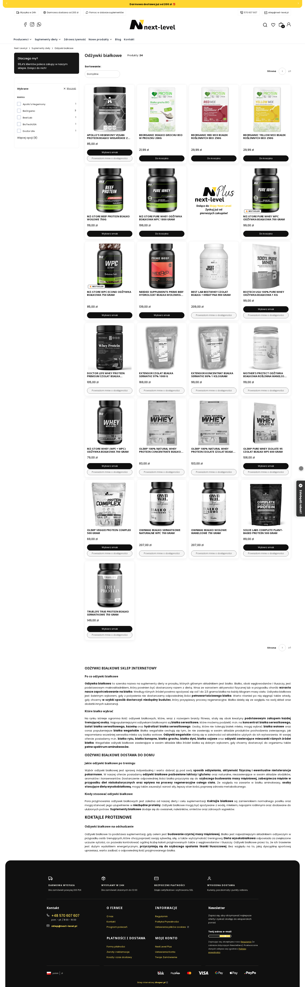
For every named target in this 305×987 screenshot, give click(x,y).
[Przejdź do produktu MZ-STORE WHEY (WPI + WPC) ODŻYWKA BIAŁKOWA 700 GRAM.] (109, 423)
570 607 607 (250, 12)
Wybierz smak (110, 152)
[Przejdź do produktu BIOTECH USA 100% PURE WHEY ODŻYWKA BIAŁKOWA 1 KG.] (266, 266)
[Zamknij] (301, 468)
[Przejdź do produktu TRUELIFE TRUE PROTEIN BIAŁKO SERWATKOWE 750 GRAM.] (109, 586)
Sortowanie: (93, 66)
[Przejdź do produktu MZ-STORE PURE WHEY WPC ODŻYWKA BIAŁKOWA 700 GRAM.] (266, 191)
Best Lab (27, 117)
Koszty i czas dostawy (119, 957)
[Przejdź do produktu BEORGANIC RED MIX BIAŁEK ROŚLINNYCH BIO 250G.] (214, 109)
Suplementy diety (41, 48)
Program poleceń (117, 927)
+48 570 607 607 (65, 915)
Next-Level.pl (20, 48)
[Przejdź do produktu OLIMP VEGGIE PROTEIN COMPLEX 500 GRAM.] (109, 504)
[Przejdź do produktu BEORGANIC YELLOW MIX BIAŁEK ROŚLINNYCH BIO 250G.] (266, 109)
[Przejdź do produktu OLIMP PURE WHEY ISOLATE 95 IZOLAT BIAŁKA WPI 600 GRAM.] (266, 423)
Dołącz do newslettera (225, 936)
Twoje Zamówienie (166, 957)
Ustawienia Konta (165, 952)
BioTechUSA (30, 124)
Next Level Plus (163, 946)
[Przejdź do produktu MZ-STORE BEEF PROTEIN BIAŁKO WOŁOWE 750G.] (109, 191)
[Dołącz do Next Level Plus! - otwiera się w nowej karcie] (214, 202)
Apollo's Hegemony (34, 104)
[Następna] (298, 4)
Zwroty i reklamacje (118, 952)
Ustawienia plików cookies (171, 927)
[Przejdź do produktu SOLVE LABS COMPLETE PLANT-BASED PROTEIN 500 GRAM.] (266, 504)
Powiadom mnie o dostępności (110, 158)
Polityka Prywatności (167, 921)
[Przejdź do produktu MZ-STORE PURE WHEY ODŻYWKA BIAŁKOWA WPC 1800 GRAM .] (161, 191)
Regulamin (161, 916)
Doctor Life (29, 131)
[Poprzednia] (7, 4)
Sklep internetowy (151, 982)
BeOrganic (29, 111)
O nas (110, 916)
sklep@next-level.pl (278, 12)
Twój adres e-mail (219, 931)
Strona (271, 71)
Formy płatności (116, 946)
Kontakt (111, 921)
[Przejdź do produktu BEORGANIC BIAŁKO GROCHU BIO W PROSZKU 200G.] (161, 109)
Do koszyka (161, 158)
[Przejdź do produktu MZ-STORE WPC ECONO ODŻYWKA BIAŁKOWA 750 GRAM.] (109, 266)
